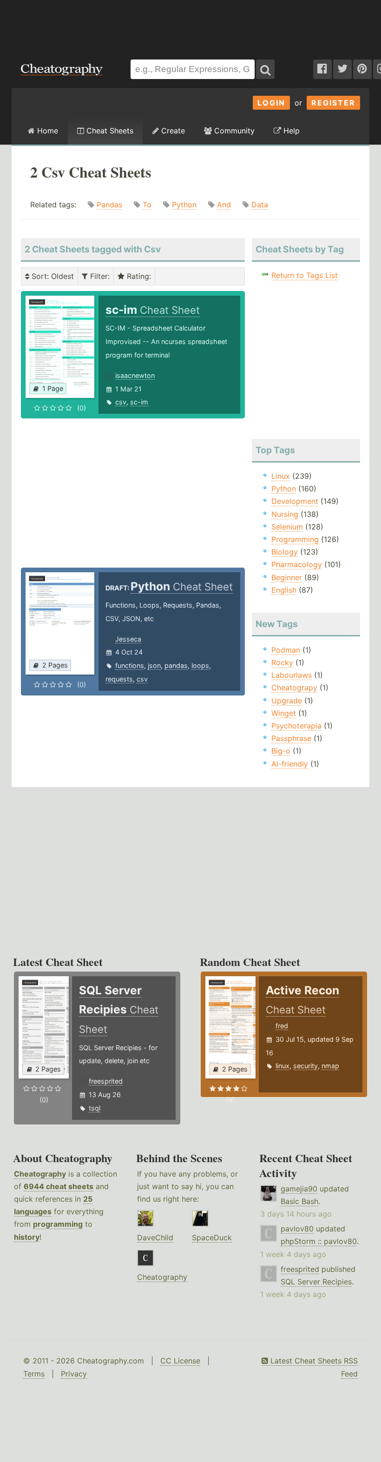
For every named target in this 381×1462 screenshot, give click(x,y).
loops (200, 665)
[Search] (265, 69)
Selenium (287, 526)
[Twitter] (342, 69)
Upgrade (286, 700)
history (26, 1237)
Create (172, 130)
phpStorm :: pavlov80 (319, 1241)
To (147, 204)
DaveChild (155, 1237)
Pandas (109, 204)
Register (333, 102)
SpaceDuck (212, 1237)
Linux (280, 476)
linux (282, 1066)
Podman (285, 650)
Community (233, 130)
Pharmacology (296, 564)
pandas (176, 665)
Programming (295, 539)
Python (184, 204)
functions (129, 665)
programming (58, 1224)
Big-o (280, 750)
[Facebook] (322, 69)
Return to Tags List (304, 275)
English (283, 590)
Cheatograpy (294, 687)
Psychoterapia (296, 725)
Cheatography (40, 1173)
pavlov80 (297, 1228)
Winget (283, 713)
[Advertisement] (190, 25)
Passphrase (291, 738)
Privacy (74, 1373)
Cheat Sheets (108, 130)
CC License (180, 1360)
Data (259, 204)
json (154, 665)
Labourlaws (291, 675)
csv (120, 402)
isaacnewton (135, 375)
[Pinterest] (362, 69)
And (224, 204)
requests (119, 679)
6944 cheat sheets (58, 1186)
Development (294, 501)
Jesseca (128, 639)
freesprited (106, 1081)
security (305, 1066)
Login (271, 102)
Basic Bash (299, 1201)
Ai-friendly (289, 763)
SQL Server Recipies (316, 1281)
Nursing (284, 514)
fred (282, 1026)
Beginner (286, 577)
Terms (34, 1373)
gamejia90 (299, 1188)
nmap (330, 1066)
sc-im (139, 402)
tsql (94, 1108)
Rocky (282, 662)
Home (46, 130)
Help (290, 130)
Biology (284, 551)
